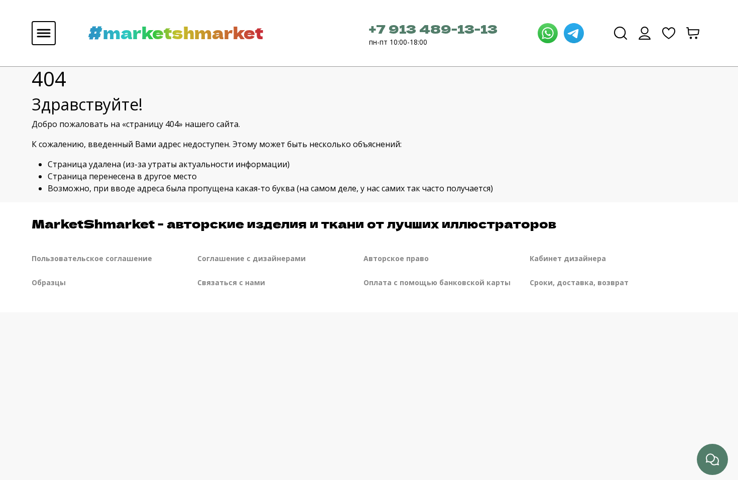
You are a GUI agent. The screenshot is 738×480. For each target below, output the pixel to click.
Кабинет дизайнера (568, 258)
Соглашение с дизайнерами (251, 258)
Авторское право (396, 258)
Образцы (49, 282)
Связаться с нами (231, 282)
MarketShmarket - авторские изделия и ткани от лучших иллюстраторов (294, 223)
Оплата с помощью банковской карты (437, 282)
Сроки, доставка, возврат (579, 282)
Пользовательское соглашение (92, 258)
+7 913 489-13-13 (433, 28)
